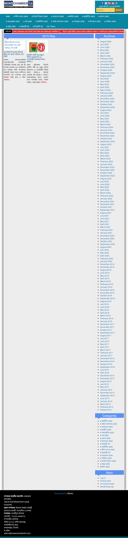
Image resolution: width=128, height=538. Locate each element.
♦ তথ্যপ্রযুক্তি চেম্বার (13, 21)
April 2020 (104, 255)
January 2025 (106, 95)
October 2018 (106, 295)
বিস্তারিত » (7, 79)
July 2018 (104, 304)
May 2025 (104, 84)
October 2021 (106, 207)
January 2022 (106, 198)
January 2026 (106, 61)
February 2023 (106, 161)
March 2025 (105, 90)
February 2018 (106, 318)
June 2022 (105, 184)
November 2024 (107, 101)
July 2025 (104, 78)
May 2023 (104, 152)
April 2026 (104, 52)
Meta (109, 472)
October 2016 (106, 364)
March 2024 (105, 124)
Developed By (64, 493)
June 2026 (105, 47)
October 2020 (106, 241)
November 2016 (107, 361)
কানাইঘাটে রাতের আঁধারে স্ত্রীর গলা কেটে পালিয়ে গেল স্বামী (14, 54)
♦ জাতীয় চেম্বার (73, 16)
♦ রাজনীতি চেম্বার (88, 16)
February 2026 (106, 58)
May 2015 (104, 386)
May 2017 (104, 344)
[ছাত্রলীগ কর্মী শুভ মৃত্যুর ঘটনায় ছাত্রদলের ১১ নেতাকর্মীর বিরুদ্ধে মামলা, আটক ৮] (37, 46)
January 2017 (106, 355)
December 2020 (107, 235)
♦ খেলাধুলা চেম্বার (78, 21)
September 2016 (107, 367)
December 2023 (107, 132)
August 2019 (105, 269)
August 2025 (105, 75)
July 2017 (104, 338)
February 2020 (106, 258)
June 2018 (105, 307)
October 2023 (106, 138)
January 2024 (106, 130)
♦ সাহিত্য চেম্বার (110, 21)
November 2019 (107, 267)
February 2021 (106, 229)
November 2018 (107, 292)
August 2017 (105, 335)
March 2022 (105, 192)
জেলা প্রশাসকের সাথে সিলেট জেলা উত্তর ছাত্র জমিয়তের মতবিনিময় (29, 31)
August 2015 (105, 381)
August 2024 (105, 110)
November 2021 (107, 204)
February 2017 (106, 352)
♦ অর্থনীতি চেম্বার (42, 21)
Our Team (51, 26)
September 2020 (107, 244)
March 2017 (105, 349)
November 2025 (107, 67)
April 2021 (104, 224)
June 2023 (105, 149)
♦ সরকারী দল (24, 26)
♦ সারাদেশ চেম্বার (57, 16)
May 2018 (104, 309)
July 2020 (104, 249)
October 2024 (106, 104)
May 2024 (104, 118)
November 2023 (107, 135)
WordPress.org (106, 486)
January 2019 (106, 287)
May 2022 (104, 187)
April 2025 (104, 87)
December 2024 (107, 98)
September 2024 (107, 107)
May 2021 (104, 221)
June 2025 (105, 81)
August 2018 (105, 301)
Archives (109, 36)
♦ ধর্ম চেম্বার (27, 21)
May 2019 (104, 275)
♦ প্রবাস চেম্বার (103, 16)
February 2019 (106, 284)
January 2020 (106, 261)
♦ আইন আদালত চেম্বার (59, 21)
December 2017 (107, 324)
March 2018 (105, 315)
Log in (103, 478)
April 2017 (104, 347)
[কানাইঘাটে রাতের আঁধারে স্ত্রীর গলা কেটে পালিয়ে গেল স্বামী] (15, 44)
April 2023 (104, 155)
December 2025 (107, 64)
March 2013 (105, 404)
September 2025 (107, 72)
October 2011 (106, 409)
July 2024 (104, 112)
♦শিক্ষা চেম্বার (105, 466)
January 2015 (106, 389)
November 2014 (107, 392)
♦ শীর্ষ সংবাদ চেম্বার (21, 16)
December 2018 (107, 289)
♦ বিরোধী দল (38, 26)
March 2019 (105, 281)
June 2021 (105, 218)
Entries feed (105, 480)
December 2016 (107, 358)
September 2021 (107, 209)
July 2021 (104, 215)
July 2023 (104, 147)
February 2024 (106, 127)
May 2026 (104, 50)
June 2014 (105, 398)
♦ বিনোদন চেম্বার (94, 21)
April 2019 (104, 278)
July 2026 (104, 44)
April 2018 (104, 312)
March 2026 (105, 55)
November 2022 (107, 169)
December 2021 (107, 201)
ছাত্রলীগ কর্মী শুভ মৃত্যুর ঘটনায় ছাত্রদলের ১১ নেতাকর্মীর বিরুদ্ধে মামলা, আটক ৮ (36, 58)
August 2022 (105, 178)
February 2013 (106, 406)
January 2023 (106, 164)
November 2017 (107, 327)
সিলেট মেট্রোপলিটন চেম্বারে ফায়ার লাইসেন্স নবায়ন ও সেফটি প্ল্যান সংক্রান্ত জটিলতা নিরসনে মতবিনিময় (91, 31)
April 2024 (104, 121)
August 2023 (105, 144)
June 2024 (105, 115)
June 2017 (105, 341)
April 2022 (104, 189)
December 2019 (107, 264)
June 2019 (105, 272)
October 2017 (106, 329)
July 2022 (104, 181)
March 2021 (105, 227)
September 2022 (107, 175)
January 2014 (106, 401)
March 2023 (105, 158)
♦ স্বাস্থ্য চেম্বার (11, 26)
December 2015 (107, 375)
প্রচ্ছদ (8, 16)
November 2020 (107, 238)
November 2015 (107, 378)
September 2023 (107, 141)
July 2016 (104, 369)
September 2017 (107, 332)
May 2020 (104, 252)
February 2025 (106, 92)
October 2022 (106, 172)
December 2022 (107, 167)
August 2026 (105, 41)
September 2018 (107, 298)
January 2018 (106, 321)
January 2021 (106, 232)
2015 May (48, 36)
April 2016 (104, 372)
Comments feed (107, 483)
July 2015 (104, 384)
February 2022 (106, 195)
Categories (109, 415)
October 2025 (106, 70)
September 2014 (107, 395)
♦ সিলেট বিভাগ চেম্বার (40, 16)
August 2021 (105, 212)
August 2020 (105, 247)
